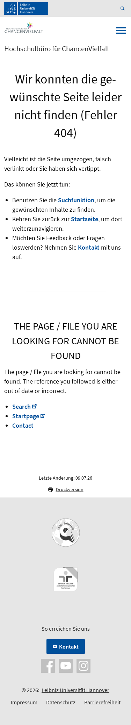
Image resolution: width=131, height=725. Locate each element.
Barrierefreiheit (102, 702)
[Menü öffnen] (121, 32)
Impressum (24, 702)
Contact (23, 425)
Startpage (25, 416)
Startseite (84, 219)
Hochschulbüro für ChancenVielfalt (56, 49)
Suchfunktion (76, 200)
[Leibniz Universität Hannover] (26, 8)
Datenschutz (60, 702)
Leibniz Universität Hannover (75, 689)
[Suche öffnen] (124, 8)
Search (21, 406)
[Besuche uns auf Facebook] (48, 665)
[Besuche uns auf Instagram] (83, 665)
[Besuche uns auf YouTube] (65, 665)
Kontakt (89, 247)
